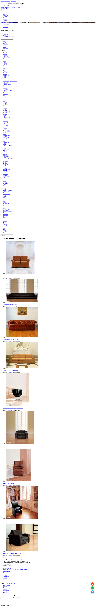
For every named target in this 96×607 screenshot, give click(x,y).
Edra (4, 101)
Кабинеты (5, 34)
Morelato (5, 175)
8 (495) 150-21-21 (4, 8)
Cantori (4, 71)
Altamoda (5, 55)
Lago (4, 151)
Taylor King (5, 210)
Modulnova (5, 174)
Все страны (5, 41)
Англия (4, 42)
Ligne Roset (5, 155)
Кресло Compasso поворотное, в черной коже (13, 408)
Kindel (4, 148)
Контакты (5, 20)
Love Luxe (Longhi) (7, 158)
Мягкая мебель (6, 35)
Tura (4, 216)
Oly (4, 178)
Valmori (4, 223)
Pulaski (4, 189)
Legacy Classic (6, 152)
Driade (4, 97)
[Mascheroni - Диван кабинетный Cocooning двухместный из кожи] (20, 273)
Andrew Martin (6, 56)
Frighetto (5, 114)
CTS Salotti (5, 89)
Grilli (4, 124)
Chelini (4, 79)
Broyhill (5, 70)
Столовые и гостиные (8, 36)
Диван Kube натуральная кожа (10, 304)
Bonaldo (5, 67)
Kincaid (4, 147)
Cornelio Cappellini (7, 84)
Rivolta (4, 192)
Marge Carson (6, 164)
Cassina (4, 76)
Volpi (4, 229)
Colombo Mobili (6, 83)
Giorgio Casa (6, 118)
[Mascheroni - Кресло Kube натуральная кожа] (20, 443)
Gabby (4, 116)
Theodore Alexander (7, 211)
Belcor (4, 62)
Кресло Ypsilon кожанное (8, 520)
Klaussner (5, 150)
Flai (4, 107)
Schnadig (5, 199)
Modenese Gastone (7, 172)
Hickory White (6, 130)
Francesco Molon (6, 111)
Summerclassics (6, 209)
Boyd (4, 69)
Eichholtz (5, 102)
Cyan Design (6, 91)
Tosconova (5, 215)
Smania (4, 205)
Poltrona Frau (6, 183)
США (4, 47)
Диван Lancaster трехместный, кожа (11, 339)
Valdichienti (5, 222)
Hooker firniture (6, 131)
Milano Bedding (6, 169)
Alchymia (5, 54)
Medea (4, 167)
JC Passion (5, 138)
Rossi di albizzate (6, 194)
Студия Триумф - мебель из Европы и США (10, 7)
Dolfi (4, 95)
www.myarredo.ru (11, 583)
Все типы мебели (7, 33)
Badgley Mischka (6, 59)
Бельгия (5, 43)
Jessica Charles (6, 139)
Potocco (4, 185)
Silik (4, 204)
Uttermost (5, 221)
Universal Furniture (7, 219)
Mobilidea (5, 170)
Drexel (4, 96)
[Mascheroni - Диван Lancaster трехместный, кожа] (22, 337)
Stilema (4, 208)
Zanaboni (5, 232)
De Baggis (5, 92)
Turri (4, 217)
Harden (4, 127)
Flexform (5, 108)
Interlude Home (6, 135)
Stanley (4, 207)
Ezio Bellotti (5, 104)
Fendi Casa (5, 105)
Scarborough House (7, 198)
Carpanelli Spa (6, 75)
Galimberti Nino (6, 117)
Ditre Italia (5, 94)
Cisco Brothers (6, 82)
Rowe (4, 195)
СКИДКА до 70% (8, 1)
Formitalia (5, 110)
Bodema (5, 65)
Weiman (5, 230)
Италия (4, 45)
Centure (4, 77)
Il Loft (4, 132)
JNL (4, 141)
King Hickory (6, 149)
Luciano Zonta (6, 159)
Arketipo (5, 58)
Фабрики (5, 14)
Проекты (5, 16)
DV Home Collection (7, 99)
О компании (6, 17)
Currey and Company (7, 90)
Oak (4, 177)
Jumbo (4, 143)
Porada (4, 184)
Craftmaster (5, 87)
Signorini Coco (6, 203)
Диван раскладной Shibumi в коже (10, 370)
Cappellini (5, 72)
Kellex (4, 144)
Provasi (4, 188)
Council (4, 85)
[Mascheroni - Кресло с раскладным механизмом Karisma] (22, 551)
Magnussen (5, 161)
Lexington (5, 154)
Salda (4, 197)
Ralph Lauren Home (7, 190)
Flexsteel (5, 109)
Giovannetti (5, 119)
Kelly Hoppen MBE (7, 145)
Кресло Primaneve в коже (8, 483)
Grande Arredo (6, 123)
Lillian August (6, 156)
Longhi (4, 157)
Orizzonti (5, 179)
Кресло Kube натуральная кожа (10, 445)
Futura (4, 115)
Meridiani (5, 168)
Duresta (4, 98)
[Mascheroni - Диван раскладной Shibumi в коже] (22, 368)
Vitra (4, 228)
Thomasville (5, 212)
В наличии (5, 15)
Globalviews (5, 121)
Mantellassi (5, 163)
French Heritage (6, 112)
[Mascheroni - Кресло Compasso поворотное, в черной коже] (17, 405)
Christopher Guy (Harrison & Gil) (10, 81)
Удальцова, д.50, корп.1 (22, 559)
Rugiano (5, 196)
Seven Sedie (5, 202)
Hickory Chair (6, 129)
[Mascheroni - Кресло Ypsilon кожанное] (22, 518)
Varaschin (5, 225)
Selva (4, 201)
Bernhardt (5, 63)
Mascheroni (5, 165)
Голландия (5, 44)
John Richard (6, 142)
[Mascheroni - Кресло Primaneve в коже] (18, 480)
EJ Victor (5, 103)
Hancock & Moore (7, 125)
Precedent (5, 187)
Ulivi (4, 218)
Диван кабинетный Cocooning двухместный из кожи (15, 275)
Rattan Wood (6, 191)
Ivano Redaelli (6, 137)
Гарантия (5, 19)
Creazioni (5, 88)
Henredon (5, 128)
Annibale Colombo (7, 57)
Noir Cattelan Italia (7, 176)
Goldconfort (5, 122)
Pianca (4, 181)
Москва (14, 559)
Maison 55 (5, 162)
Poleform (5, 182)
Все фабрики (3, 22)
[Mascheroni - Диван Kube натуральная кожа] (22, 301)
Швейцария (5, 48)
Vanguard (5, 224)
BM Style (5, 64)
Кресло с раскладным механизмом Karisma (12, 553)
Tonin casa (5, 214)
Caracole (5, 74)
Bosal (4, 68)
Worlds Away (6, 231)
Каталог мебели (6, 13)
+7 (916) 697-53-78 (12, 569)
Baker (4, 61)
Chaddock (5, 78)
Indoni (4, 134)
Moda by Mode (6, 171)
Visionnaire (5, 227)
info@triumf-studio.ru (24, 569)
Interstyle (5, 136)
